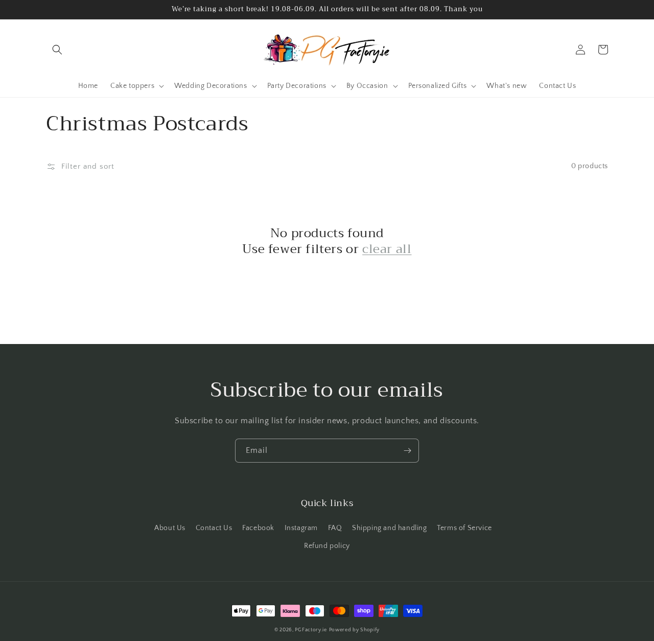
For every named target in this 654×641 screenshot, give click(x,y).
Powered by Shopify (354, 630)
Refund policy (327, 546)
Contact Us (214, 528)
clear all (386, 249)
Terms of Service (464, 528)
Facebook (258, 528)
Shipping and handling (389, 528)
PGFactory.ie (310, 630)
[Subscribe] (407, 451)
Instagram (301, 528)
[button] (57, 49)
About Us (169, 528)
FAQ (335, 528)
